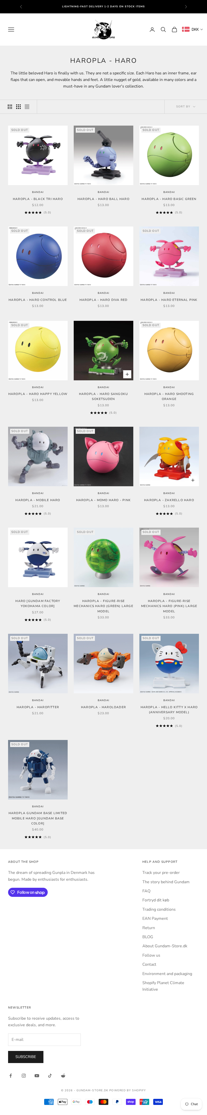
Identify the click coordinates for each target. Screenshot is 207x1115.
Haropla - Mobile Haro (37, 500)
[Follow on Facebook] (10, 1075)
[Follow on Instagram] (23, 1075)
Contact (149, 964)
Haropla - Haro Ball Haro (103, 199)
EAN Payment (155, 918)
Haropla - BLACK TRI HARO (38, 199)
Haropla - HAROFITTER (38, 707)
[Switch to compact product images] (27, 106)
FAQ (146, 891)
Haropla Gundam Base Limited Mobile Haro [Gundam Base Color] (38, 818)
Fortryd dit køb (155, 900)
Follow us (151, 955)
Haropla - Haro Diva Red (104, 300)
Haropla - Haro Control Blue (38, 300)
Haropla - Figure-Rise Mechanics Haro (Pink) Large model (169, 606)
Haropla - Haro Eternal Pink (169, 300)
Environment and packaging (167, 974)
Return (148, 928)
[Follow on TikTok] (50, 1075)
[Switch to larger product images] (10, 106)
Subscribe (25, 1056)
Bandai (38, 192)
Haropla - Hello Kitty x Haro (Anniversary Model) (169, 709)
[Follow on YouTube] (36, 1075)
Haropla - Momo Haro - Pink (103, 500)
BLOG (147, 937)
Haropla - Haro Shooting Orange (169, 396)
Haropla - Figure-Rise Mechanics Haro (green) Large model (103, 606)
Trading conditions (159, 909)
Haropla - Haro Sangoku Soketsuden (103, 396)
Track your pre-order (161, 872)
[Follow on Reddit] (63, 1075)
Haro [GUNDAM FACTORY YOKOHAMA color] (37, 603)
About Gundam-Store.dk (164, 946)
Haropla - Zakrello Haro (169, 500)
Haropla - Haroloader (103, 707)
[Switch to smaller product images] (18, 106)
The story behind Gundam (166, 882)
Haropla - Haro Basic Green (169, 199)
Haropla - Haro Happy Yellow (37, 394)
